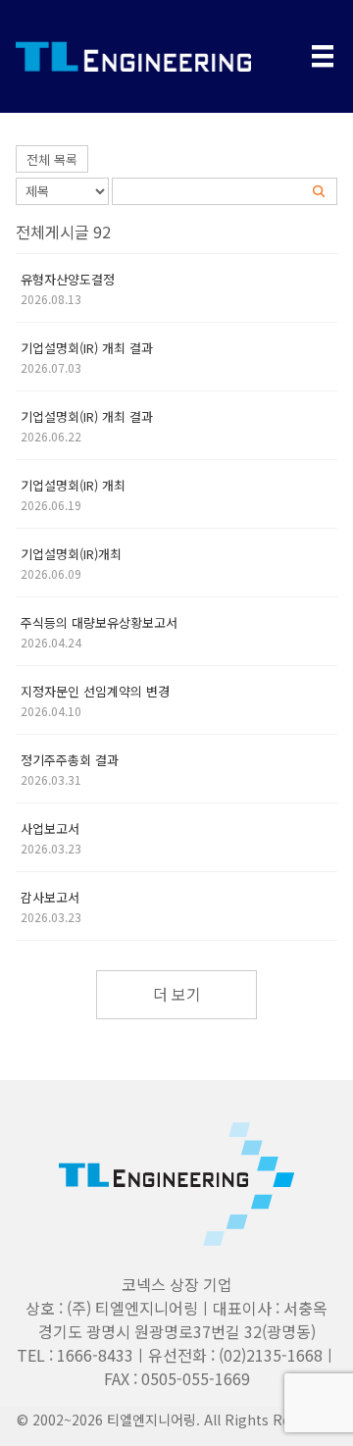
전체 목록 (51, 159)
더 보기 (177, 994)
